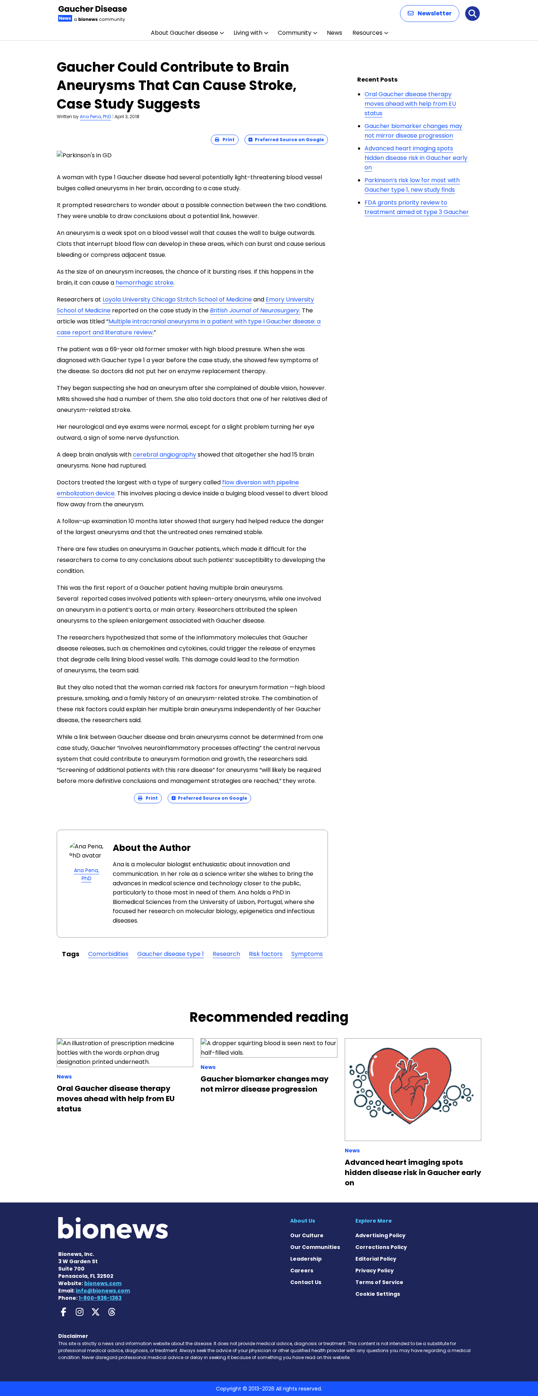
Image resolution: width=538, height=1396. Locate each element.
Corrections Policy (381, 1247)
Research (226, 954)
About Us (302, 1220)
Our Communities (315, 1247)
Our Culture (307, 1235)
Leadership (306, 1258)
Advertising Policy (380, 1235)
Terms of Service (379, 1282)
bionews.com (103, 1283)
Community (294, 33)
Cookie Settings (377, 1294)
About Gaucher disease (184, 33)
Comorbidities (108, 954)
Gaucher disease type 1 (170, 954)
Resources (367, 33)
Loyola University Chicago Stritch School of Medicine (177, 299)
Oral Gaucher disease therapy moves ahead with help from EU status (410, 103)
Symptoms (307, 954)
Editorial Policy (375, 1258)
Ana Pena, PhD (95, 116)
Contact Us (305, 1282)
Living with (247, 33)
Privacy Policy (374, 1270)
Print (227, 139)
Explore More (373, 1220)
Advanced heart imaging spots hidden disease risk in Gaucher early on (416, 157)
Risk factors (266, 954)
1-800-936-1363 (100, 1298)
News (334, 33)
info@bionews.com (103, 1290)
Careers (301, 1270)
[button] (429, 13)
